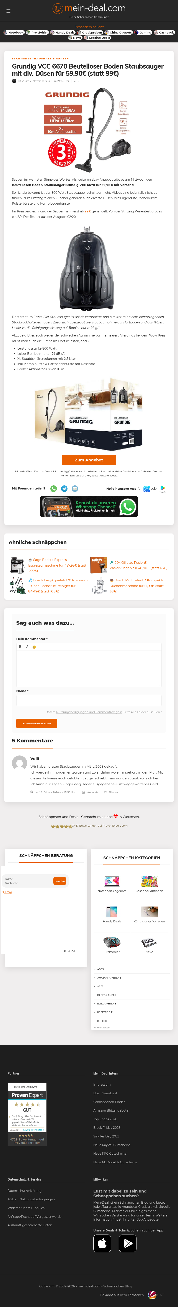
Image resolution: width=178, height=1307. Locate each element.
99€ (88, 211)
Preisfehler (120, 1211)
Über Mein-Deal (105, 1093)
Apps (100, 986)
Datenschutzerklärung (25, 1191)
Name (22, 691)
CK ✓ (20, 80)
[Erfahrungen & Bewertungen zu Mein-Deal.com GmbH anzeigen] (27, 1114)
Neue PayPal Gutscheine (111, 1145)
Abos (100, 969)
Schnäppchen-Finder (109, 1102)
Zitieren (113, 792)
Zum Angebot (89, 460)
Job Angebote (147, 1219)
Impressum (102, 1085)
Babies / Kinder (106, 995)
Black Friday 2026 (106, 1128)
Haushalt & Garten (51, 58)
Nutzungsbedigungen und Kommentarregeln (89, 712)
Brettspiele (104, 1012)
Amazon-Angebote (109, 977)
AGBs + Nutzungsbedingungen (31, 1199)
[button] (20, 647)
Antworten (93, 792)
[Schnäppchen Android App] (162, 489)
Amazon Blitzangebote (110, 1110)
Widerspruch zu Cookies (26, 1208)
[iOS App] (146, 489)
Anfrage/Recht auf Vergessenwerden (35, 1217)
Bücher (102, 1021)
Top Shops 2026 (105, 1119)
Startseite (21, 58)
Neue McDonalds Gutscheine (115, 1162)
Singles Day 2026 (106, 1136)
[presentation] (20, 647)
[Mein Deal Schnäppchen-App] (131, 1243)
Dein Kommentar (32, 639)
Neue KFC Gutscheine (109, 1154)
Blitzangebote (106, 1003)
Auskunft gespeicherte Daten (30, 1225)
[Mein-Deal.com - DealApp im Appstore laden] (106, 1243)
